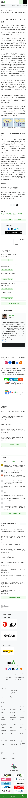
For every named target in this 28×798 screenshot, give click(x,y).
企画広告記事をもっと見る (14, 597)
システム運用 (13, 724)
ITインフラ (8, 5)
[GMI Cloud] (9, 635)
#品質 (7, 215)
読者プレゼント (22, 691)
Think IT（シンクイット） (5, 2)
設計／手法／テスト (22, 712)
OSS (20, 719)
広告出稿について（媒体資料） (20, 673)
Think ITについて (5, 696)
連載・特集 (3, 5)
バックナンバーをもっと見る (14, 303)
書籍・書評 (21, 753)
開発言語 (3, 715)
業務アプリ (4, 717)
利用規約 (17, 675)
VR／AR (3, 721)
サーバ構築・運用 (22, 744)
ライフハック (4, 733)
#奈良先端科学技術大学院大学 (15, 215)
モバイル (3, 719)
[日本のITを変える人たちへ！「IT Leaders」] (19, 784)
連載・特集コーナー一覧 (5, 606)
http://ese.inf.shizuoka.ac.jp (9, 341)
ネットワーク (19, 5)
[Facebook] (10, 362)
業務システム (13, 740)
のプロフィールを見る (13, 345)
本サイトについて (8, 673)
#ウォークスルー (12, 213)
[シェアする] (9, 229)
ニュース (3, 753)
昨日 (5, 461)
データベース (13, 712)
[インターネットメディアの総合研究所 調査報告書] (19, 780)
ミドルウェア (4, 712)
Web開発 (21, 715)
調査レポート (4, 744)
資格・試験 (4, 730)
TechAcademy (4, 758)
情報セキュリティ (14, 744)
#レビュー (3, 215)
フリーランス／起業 (23, 730)
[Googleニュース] (17, 362)
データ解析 (22, 717)
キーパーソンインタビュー (22, 741)
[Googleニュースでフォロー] (17, 669)
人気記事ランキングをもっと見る (14, 513)
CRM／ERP (13, 719)
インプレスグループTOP (20, 679)
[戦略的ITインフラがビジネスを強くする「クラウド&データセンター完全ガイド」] (6, 776)
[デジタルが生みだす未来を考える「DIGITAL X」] (19, 791)
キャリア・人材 (13, 730)
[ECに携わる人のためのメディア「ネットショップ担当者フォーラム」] (19, 788)
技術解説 (12, 753)
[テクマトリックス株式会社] (7, 651)
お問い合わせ (7, 675)
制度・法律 (21, 733)
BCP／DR (21, 724)
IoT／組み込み (4, 709)
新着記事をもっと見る (14, 444)
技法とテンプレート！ (4, 607)
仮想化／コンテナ (22, 707)
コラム (21, 756)
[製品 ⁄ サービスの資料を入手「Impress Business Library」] (6, 791)
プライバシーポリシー (8, 677)
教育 (12, 733)
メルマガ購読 (4, 691)
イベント (12, 756)
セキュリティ (13, 727)
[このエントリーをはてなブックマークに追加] (15, 229)
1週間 (13, 461)
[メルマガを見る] (6, 669)
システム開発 (13, 709)
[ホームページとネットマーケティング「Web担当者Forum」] (6, 780)
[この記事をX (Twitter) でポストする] (12, 229)
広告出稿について (13, 696)
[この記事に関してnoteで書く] (18, 229)
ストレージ (4, 706)
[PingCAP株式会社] (9, 624)
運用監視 (3, 727)
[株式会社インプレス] (13, 767)
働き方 (21, 727)
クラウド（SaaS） (14, 717)
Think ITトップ (3, 605)
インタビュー (4, 756)
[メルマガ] (6, 362)
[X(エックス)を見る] (13, 669)
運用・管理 (21, 721)
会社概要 (6, 679)
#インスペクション (5, 213)
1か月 (22, 461)
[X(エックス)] (13, 362)
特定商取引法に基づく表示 (20, 677)
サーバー (13, 5)
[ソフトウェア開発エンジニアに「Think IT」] (19, 776)
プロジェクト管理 (4, 725)
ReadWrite (13, 758)
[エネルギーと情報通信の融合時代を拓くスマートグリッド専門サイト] (6, 788)
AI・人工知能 (13, 721)
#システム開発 (20, 213)
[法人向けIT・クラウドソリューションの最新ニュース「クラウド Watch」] (6, 784)
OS (20, 709)
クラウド (12, 706)
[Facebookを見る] (9, 669)
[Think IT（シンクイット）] (11, 663)
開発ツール (13, 715)
